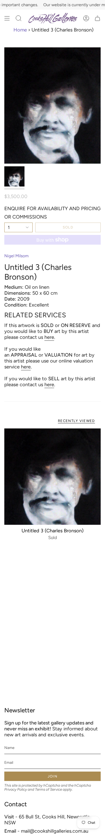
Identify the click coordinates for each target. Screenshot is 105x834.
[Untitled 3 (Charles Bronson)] (52, 476)
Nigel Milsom (16, 255)
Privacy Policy (15, 789)
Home (20, 30)
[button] (18, 18)
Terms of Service (48, 789)
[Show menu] (7, 18)
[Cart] (97, 18)
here (49, 337)
